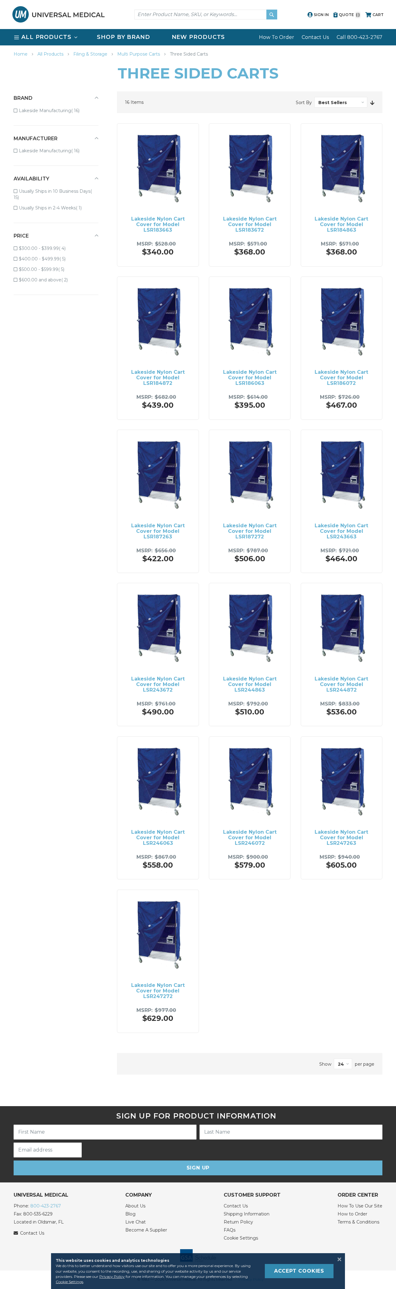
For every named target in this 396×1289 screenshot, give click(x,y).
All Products (51, 54)
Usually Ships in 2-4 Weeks (54, 208)
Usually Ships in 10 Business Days (52, 194)
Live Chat (135, 1222)
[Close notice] (337, 1259)
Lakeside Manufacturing (53, 110)
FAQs (229, 1230)
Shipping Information (246, 1214)
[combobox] (205, 14)
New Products (198, 37)
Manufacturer (36, 138)
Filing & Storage (91, 54)
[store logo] (58, 14)
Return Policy (238, 1222)
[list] (198, 37)
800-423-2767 (45, 1206)
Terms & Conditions (358, 1222)
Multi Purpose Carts (139, 54)
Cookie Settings (241, 1238)
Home (21, 54)
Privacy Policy (112, 1276)
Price (21, 236)
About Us (135, 1206)
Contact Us (315, 37)
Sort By (304, 102)
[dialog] (198, 1271)
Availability (31, 179)
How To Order (276, 37)
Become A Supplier (146, 1230)
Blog (130, 1214)
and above (47, 280)
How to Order (352, 1214)
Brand (23, 98)
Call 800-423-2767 (359, 37)
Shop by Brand (123, 37)
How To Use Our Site (360, 1206)
